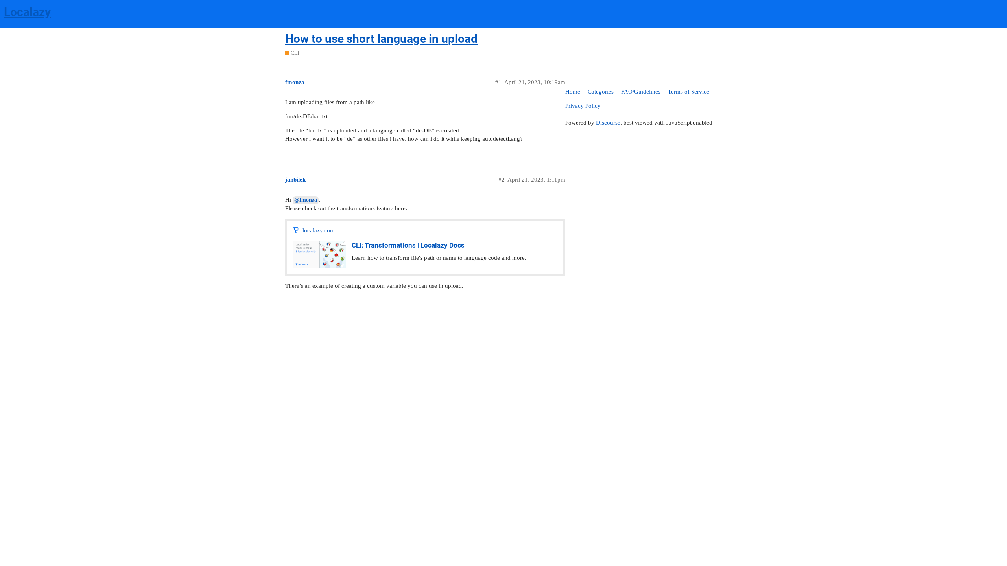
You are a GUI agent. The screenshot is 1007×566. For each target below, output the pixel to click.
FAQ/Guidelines (640, 91)
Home (572, 91)
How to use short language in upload (381, 39)
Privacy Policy (583, 106)
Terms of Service (688, 91)
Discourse (608, 122)
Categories (601, 91)
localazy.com (318, 230)
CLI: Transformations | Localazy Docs (408, 245)
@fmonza (305, 200)
